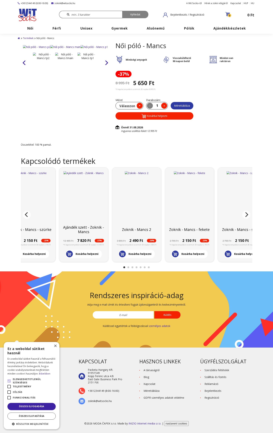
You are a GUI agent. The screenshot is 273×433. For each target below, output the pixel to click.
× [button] (55, 346)
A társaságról (152, 370)
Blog (146, 377)
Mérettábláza (182, 105)
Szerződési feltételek (216, 370)
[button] (183, 15)
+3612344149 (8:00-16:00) (34, 3)
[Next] (246, 215)
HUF (246, 3)
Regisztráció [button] (211, 397)
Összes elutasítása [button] (31, 416)
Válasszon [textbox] (127, 106)
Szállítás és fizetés (215, 377)
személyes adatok (159, 326)
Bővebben (44, 373)
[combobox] (129, 105)
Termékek (28, 38)
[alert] (31, 385)
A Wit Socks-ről (194, 3)
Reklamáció (211, 384)
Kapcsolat (235, 3)
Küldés (167, 315)
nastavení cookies (176, 423)
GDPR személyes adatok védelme (164, 397)
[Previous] (27, 215)
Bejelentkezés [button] (212, 391)
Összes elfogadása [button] (31, 406)
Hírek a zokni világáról (216, 3)
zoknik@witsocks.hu (64, 3)
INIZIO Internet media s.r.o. (145, 423)
